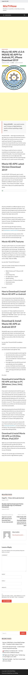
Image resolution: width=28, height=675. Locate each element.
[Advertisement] (14, 34)
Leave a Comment (19, 62)
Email (4, 580)
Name (4, 574)
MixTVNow (10, 6)
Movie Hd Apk (5, 49)
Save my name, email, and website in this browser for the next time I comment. (13, 596)
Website (4, 587)
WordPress (9, 673)
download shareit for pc (10, 425)
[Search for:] (14, 633)
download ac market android (11, 230)
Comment (5, 555)
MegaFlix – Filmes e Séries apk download (13, 498)
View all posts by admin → (18, 535)
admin (12, 62)
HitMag (16, 673)
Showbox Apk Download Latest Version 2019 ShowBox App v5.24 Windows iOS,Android (12, 505)
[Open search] (24, 15)
